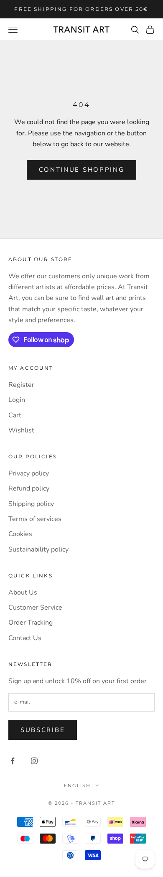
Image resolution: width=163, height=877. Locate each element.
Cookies (20, 534)
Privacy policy (28, 473)
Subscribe (42, 730)
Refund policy (28, 488)
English (77, 785)
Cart (14, 415)
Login (16, 399)
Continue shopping (82, 169)
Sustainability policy (38, 549)
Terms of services (34, 519)
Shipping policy (31, 503)
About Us (22, 592)
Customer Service (35, 607)
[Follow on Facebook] (12, 761)
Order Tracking (30, 622)
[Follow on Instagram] (34, 761)
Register (21, 384)
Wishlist (21, 430)
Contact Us (24, 638)
